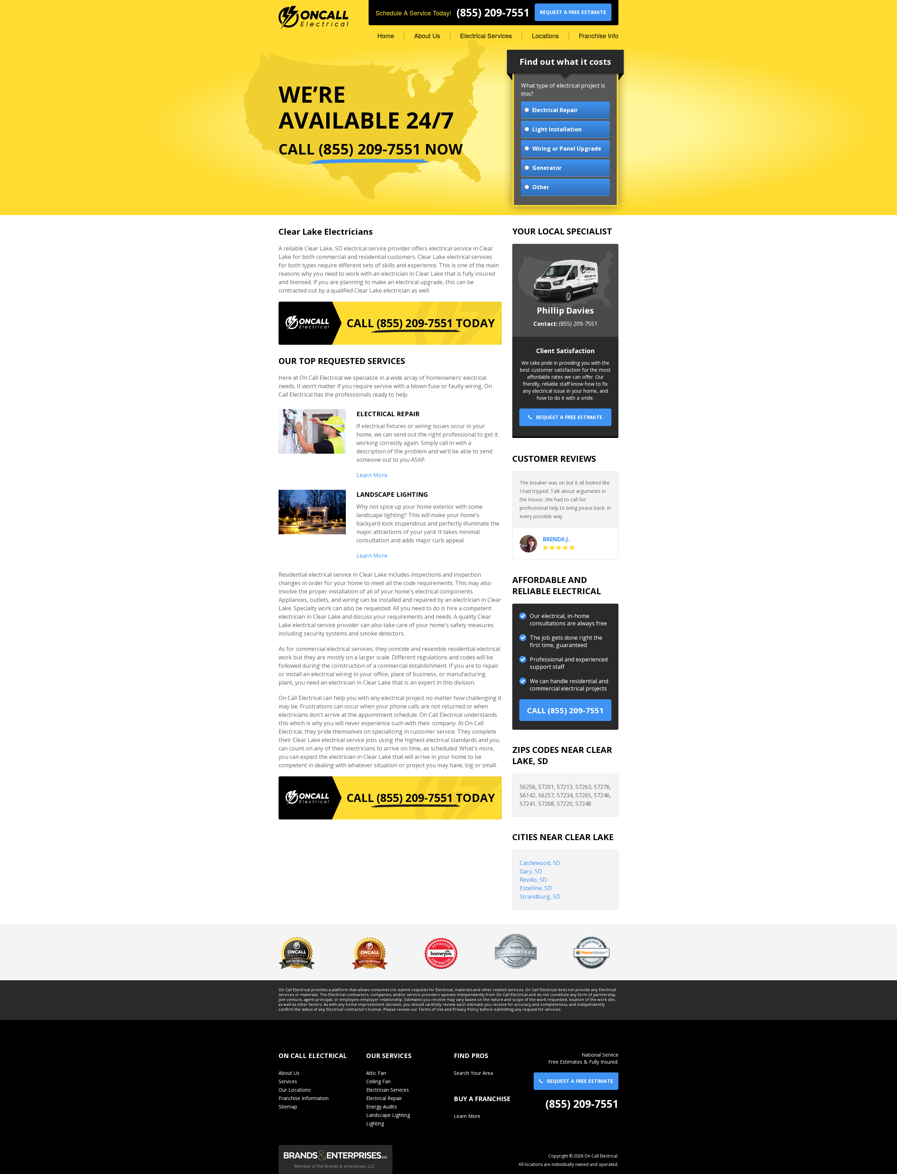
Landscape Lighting (388, 1115)
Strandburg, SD (540, 896)
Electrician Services (387, 1089)
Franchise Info (598, 35)
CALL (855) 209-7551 (565, 710)
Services (288, 1081)
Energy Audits (381, 1106)
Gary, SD (531, 871)
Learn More (372, 475)
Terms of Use (431, 1009)
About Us (427, 35)
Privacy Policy (466, 1009)
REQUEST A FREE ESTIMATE (573, 12)
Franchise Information (304, 1098)
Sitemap (288, 1106)
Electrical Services (486, 35)
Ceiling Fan (378, 1081)
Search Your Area (473, 1073)
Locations (545, 35)
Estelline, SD (536, 888)
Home (385, 35)
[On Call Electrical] (314, 14)
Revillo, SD (533, 880)
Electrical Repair (384, 1098)
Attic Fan (376, 1073)
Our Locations (295, 1089)
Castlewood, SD (540, 863)
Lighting (375, 1123)
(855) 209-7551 (493, 13)
